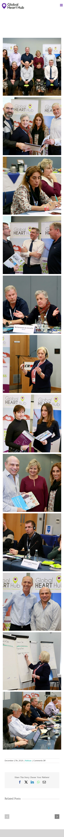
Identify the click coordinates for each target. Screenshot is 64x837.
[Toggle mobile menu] (61, 5)
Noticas (28, 761)
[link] (5, 32)
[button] (7, 816)
